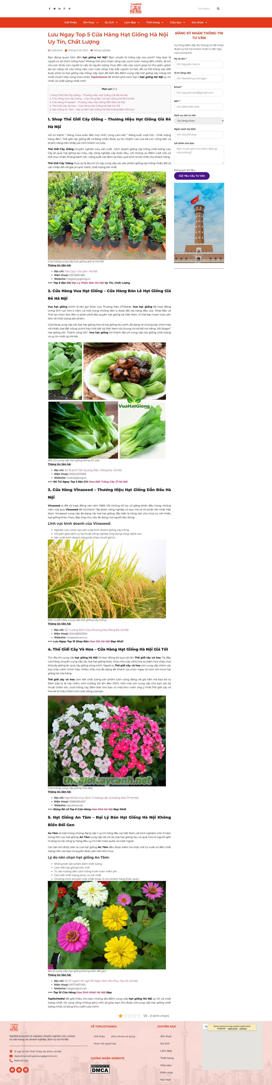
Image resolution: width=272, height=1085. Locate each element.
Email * (178, 87)
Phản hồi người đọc (105, 1043)
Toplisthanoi (99, 77)
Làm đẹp (130, 22)
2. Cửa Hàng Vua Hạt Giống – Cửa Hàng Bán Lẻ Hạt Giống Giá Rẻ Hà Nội (92, 98)
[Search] (220, 9)
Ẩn (114, 89)
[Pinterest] (19, 1070)
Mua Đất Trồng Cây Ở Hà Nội (108, 481)
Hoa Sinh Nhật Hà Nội (91, 992)
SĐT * (177, 101)
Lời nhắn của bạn (184, 143)
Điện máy (166, 1072)
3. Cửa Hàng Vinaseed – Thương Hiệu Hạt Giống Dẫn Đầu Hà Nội (87, 102)
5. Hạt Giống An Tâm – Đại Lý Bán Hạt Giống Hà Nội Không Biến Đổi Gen (92, 109)
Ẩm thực (88, 22)
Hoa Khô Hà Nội (102, 809)
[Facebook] (12, 1070)
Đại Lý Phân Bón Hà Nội (88, 282)
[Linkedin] (26, 1070)
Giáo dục (175, 22)
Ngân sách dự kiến (185, 129)
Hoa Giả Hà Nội (100, 641)
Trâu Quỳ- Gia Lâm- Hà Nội (81, 271)
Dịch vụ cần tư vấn (185, 115)
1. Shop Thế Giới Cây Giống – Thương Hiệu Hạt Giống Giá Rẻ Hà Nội (89, 95)
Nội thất (165, 1079)
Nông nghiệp (102, 50)
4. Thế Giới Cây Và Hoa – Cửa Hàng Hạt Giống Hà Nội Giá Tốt (85, 105)
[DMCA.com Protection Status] (122, 1069)
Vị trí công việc (182, 73)
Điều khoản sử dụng (123, 1036)
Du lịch (109, 22)
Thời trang (153, 22)
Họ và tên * (180, 59)
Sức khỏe (198, 22)
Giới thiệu (70, 22)
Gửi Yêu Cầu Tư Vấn (192, 175)
